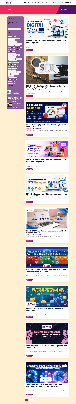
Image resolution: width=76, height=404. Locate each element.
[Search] (22, 29)
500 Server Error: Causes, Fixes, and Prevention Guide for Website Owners (46, 271)
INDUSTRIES (55, 2)
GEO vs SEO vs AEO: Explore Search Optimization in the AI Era (46, 347)
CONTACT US (68, 2)
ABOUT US (30, 2)
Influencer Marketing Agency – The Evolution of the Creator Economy (46, 160)
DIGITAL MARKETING (39, 2)
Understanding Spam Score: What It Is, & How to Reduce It (18, 105)
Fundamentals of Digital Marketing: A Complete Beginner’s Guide (17, 92)
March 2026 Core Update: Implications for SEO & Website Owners (46, 232)
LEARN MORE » (29, 50)
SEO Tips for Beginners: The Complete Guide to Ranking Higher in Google (17, 98)
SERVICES (48, 2)
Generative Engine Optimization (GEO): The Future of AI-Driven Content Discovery (44, 385)
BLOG (62, 2)
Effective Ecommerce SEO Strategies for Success (46, 194)
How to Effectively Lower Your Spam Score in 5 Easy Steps (45, 309)
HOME (25, 2)
